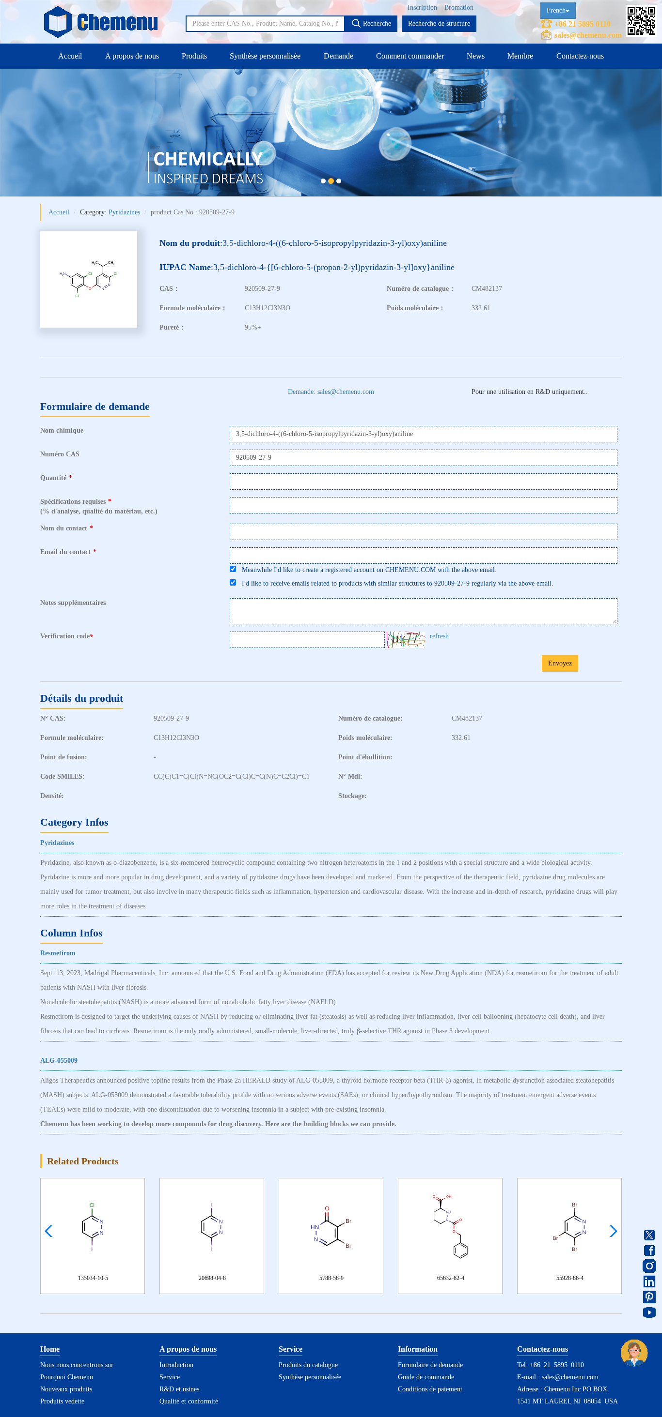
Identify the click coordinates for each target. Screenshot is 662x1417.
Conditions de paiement (430, 1389)
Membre (520, 56)
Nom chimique (61, 430)
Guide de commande (426, 1377)
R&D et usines (179, 1389)
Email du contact (68, 552)
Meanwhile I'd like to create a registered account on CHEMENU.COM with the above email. (366, 569)
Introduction (176, 1365)
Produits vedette (62, 1401)
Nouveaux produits (66, 1389)
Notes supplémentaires (73, 602)
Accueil (70, 56)
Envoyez (560, 663)
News (476, 56)
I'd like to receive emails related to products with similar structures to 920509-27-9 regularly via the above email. (394, 583)
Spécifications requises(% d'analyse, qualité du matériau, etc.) (99, 506)
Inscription (422, 7)
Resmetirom (58, 953)
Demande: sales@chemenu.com (331, 391)
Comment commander (410, 56)
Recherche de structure (439, 23)
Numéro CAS (59, 454)
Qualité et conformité (188, 1401)
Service (169, 1377)
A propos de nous (132, 56)
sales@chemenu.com (588, 35)
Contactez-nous (580, 56)
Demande (338, 56)
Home (50, 1349)
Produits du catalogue (308, 1365)
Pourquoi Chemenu (66, 1377)
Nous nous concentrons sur (76, 1365)
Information (418, 1349)
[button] (611, 1231)
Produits (194, 56)
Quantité (56, 478)
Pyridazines (124, 212)
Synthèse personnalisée (265, 56)
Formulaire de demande (430, 1365)
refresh (439, 636)
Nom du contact (66, 528)
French (556, 10)
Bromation (458, 7)
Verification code (66, 636)
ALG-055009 (59, 1060)
